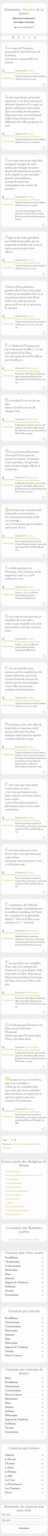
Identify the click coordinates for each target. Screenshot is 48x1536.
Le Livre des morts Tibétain (18, 1210)
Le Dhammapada (13, 1171)
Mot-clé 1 (6, 1514)
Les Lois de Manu (13, 1195)
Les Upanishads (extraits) (17, 1191)
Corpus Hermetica (14, 1183)
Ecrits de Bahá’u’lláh (15, 1206)
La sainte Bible (12, 1179)
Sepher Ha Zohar (13, 1214)
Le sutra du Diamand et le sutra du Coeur (24, 1175)
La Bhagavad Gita (14, 1187)
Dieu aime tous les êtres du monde (24, 1239)
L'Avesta (10, 1202)
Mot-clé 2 (6, 1520)
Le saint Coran (12, 1199)
